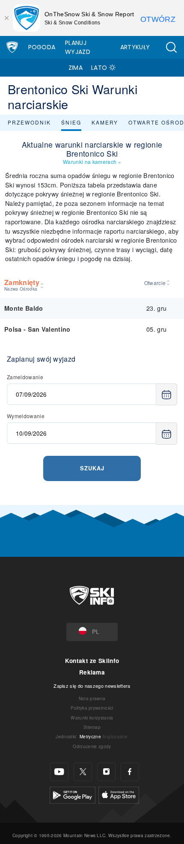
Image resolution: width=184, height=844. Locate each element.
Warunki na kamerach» (92, 161)
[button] (171, 47)
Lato (99, 67)
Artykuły (135, 47)
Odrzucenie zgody (92, 746)
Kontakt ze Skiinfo (92, 661)
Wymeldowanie (26, 415)
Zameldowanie (25, 376)
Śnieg (71, 122)
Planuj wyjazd (77, 47)
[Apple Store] (118, 794)
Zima (75, 67)
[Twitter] (83, 772)
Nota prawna (92, 698)
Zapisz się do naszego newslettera (92, 685)
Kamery (105, 122)
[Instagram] (106, 772)
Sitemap (92, 727)
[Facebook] (130, 772)
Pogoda (42, 47)
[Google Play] (72, 794)
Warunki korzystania (92, 717)
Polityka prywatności (92, 707)
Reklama (92, 672)
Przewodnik (29, 122)
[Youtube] (59, 772)
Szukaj (92, 468)
